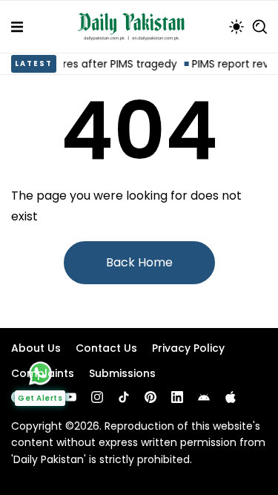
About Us (36, 348)
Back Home (139, 262)
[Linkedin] (177, 397)
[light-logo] (135, 26)
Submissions (122, 373)
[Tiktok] (124, 397)
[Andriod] (204, 397)
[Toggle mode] (236, 27)
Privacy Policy (188, 348)
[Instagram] (97, 397)
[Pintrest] (150, 397)
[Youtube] (70, 397)
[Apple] (230, 397)
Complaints (42, 373)
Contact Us (106, 348)
